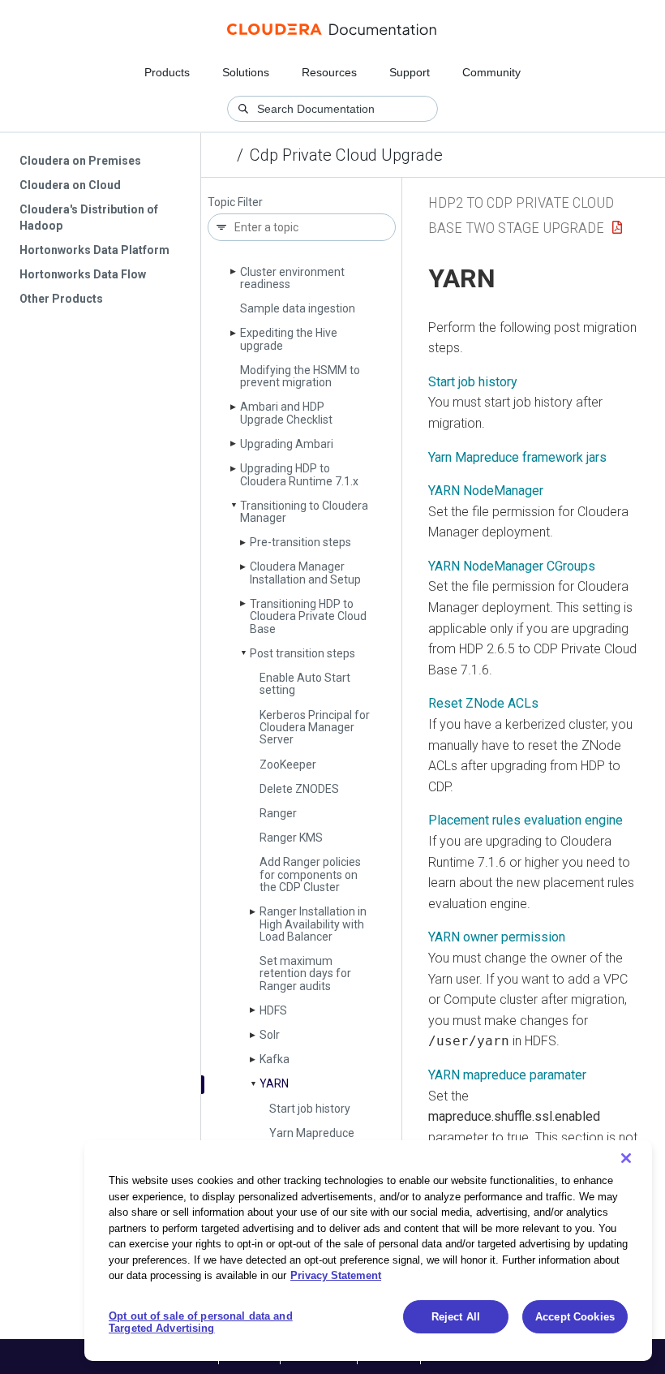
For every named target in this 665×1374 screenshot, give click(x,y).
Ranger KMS (291, 837)
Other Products (61, 298)
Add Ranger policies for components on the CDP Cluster (310, 874)
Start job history (309, 1108)
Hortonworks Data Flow (82, 274)
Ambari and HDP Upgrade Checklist (286, 412)
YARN (274, 1083)
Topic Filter (235, 202)
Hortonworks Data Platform (94, 249)
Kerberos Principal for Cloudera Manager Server (315, 728)
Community (491, 72)
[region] (368, 1250)
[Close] (626, 1158)
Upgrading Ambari (286, 443)
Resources (329, 72)
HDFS (273, 1010)
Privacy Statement (335, 1275)
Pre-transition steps (300, 542)
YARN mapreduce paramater (507, 1075)
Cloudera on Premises (80, 160)
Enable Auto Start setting (305, 683)
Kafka (275, 1059)
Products (167, 72)
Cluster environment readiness (292, 278)
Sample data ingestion (297, 308)
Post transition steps (302, 653)
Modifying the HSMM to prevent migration (300, 376)
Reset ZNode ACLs (483, 703)
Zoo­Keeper (288, 764)
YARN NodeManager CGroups (511, 566)
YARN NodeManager (485, 490)
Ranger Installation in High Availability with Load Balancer (313, 924)
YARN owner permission (496, 937)
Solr (270, 1034)
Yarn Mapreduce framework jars (311, 1139)
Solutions (245, 72)
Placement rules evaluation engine (525, 820)
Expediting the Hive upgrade (288, 338)
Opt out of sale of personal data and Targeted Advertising (201, 1322)
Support (409, 72)
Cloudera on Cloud (70, 185)
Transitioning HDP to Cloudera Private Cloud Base (308, 616)
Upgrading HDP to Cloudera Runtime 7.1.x (299, 474)
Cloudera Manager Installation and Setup (305, 572)
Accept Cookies (575, 1317)
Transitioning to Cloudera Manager (304, 511)
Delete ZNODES (299, 788)
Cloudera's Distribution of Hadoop (88, 217)
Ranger (278, 813)
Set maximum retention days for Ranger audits (305, 973)
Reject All (455, 1317)
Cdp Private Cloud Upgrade (346, 155)
